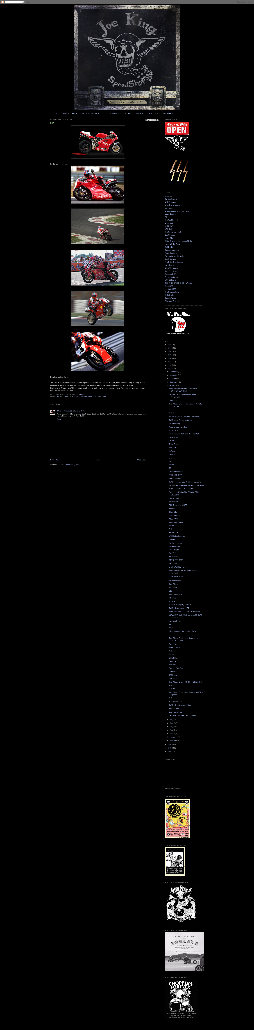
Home (98, 460)
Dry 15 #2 (172, 553)
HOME (55, 113)
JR (170, 635)
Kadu (171, 461)
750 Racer (173, 675)
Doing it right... (174, 550)
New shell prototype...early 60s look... (183, 715)
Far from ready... (175, 543)
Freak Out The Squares (174, 262)
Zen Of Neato (170, 235)
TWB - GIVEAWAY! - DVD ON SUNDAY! (185, 612)
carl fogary (69, 396)
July (171, 720)
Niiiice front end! (175, 581)
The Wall (172, 665)
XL (170, 624)
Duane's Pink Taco (176, 668)
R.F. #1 (172, 413)
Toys (171, 628)
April (172, 730)
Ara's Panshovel (175, 478)
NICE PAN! (173, 519)
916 (52, 123)
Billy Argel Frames (172, 301)
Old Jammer (173, 679)
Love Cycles (169, 265)
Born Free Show (171, 271)
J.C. (170, 458)
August (173, 385)
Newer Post (54, 460)
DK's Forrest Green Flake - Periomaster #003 (186, 485)
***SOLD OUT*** (175, 475)
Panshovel (173, 644)
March (172, 733)
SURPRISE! (173, 533)
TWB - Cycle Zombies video (180, 705)
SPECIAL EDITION (111, 113)
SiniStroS (168, 196)
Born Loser (169, 208)
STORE (127, 113)
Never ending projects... (178, 427)
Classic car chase (176, 472)
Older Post (141, 460)
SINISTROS (153, 113)
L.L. (170, 410)
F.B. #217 (172, 689)
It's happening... (175, 424)
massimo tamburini (84, 396)
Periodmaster (174, 709)
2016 (170, 351)
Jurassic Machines (172, 250)
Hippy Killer (169, 238)
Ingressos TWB (175, 546)
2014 (170, 358)
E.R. (171, 698)
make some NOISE (176, 576)
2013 (170, 362)
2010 (170, 745)
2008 (170, 751)
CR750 (171, 441)
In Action (172, 451)
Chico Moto (169, 223)
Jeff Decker (169, 247)
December (174, 372)
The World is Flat (171, 220)
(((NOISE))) (169, 226)
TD (170, 468)
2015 (170, 355)
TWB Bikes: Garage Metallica (180, 420)
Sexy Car (172, 661)
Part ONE (172, 448)
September (174, 382)
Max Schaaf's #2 (175, 702)
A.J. (170, 685)
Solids (171, 465)
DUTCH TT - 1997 (176, 560)
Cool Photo (173, 584)
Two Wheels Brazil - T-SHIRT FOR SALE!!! (185, 682)
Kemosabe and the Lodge (174, 256)
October (173, 379)
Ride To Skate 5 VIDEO (178, 505)
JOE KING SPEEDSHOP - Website (178, 283)
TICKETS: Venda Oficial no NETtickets (184, 417)
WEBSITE (140, 113)
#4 (58, 396)
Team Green (173, 444)
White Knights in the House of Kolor (178, 241)
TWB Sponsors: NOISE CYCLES (182, 489)
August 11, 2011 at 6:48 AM (74, 411)
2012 (170, 365)
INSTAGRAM (168, 113)
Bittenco (60, 411)
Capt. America (174, 515)
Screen (171, 509)
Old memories (174, 539)
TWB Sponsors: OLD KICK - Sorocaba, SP (185, 482)
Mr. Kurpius (173, 430)
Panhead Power (175, 621)
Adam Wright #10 (175, 594)
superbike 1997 (100, 396)
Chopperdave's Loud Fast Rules (177, 211)
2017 (170, 348)
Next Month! (173, 502)
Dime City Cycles (171, 268)
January (173, 740)
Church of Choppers (172, 205)
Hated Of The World (172, 244)
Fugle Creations (171, 253)
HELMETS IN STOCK (90, 113)
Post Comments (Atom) (70, 465)
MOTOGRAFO (170, 280)
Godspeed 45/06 (171, 274)
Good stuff (173, 400)
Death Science (170, 259)
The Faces (173, 588)
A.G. (171, 651)
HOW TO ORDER (70, 113)
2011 (170, 369)
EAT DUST (169, 229)
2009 (170, 748)
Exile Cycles (169, 295)
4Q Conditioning (171, 199)
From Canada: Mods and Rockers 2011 (184, 434)
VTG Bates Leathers (177, 536)
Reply (59, 419)
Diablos (172, 454)
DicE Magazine (170, 202)
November (174, 375)
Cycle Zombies (170, 214)
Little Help (173, 658)
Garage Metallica (171, 277)
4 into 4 (172, 601)
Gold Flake (173, 672)
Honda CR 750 (170, 289)
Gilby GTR (169, 286)
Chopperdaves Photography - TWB (182, 631)
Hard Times (173, 437)
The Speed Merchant (173, 232)
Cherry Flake (174, 498)
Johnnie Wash (170, 298)
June (172, 723)
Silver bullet (173, 557)
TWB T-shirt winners (177, 522)
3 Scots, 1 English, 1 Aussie (180, 605)
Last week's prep (175, 712)
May (172, 727)
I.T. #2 (171, 655)
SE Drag (172, 598)
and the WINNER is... (177, 567)
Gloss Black (173, 512)
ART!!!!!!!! (173, 564)
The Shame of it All (172, 292)
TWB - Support (174, 648)
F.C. (170, 529)
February (173, 737)
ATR (166, 217)
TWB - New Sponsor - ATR (179, 608)
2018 (170, 345)
